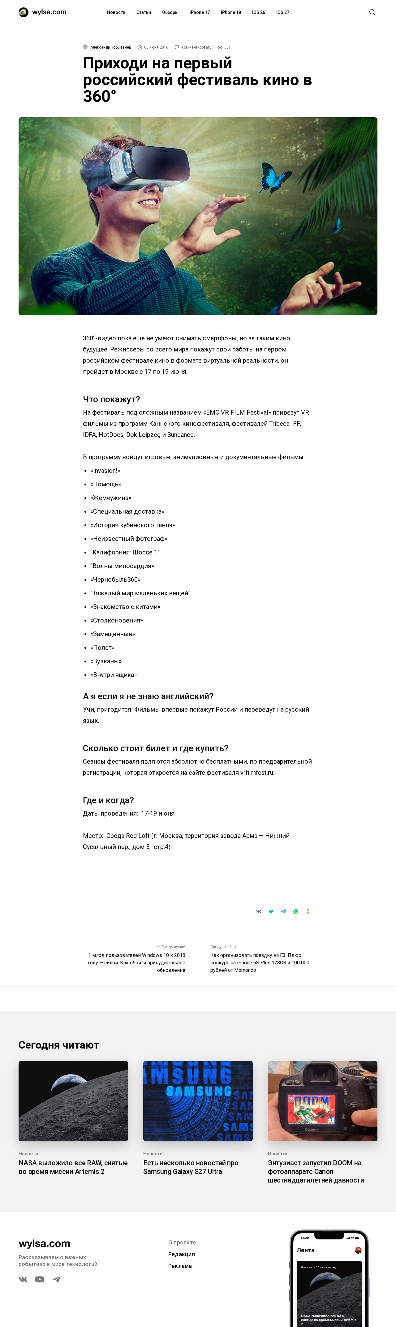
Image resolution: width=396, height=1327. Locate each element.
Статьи (143, 12)
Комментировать (196, 47)
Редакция (181, 1254)
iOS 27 (282, 12)
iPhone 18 (231, 12)
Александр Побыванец (110, 47)
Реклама (180, 1266)
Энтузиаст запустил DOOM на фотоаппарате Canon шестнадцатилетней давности (316, 1171)
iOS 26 (258, 12)
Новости (116, 12)
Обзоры (170, 12)
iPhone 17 (200, 12)
